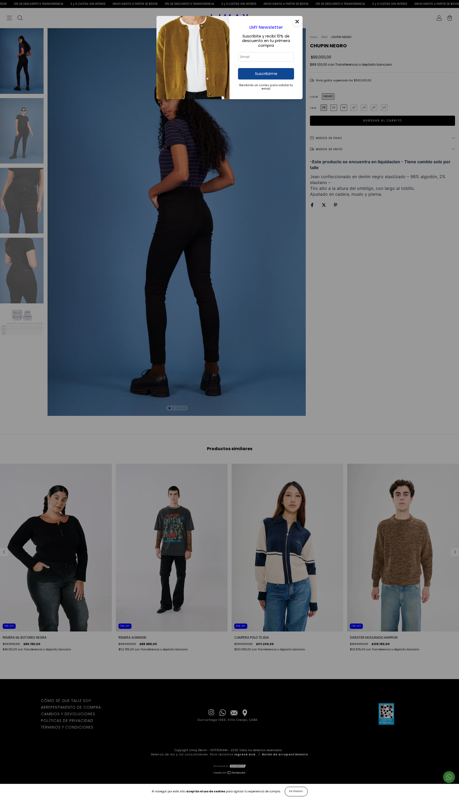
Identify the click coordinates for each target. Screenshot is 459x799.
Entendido (296, 791)
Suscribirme (266, 73)
